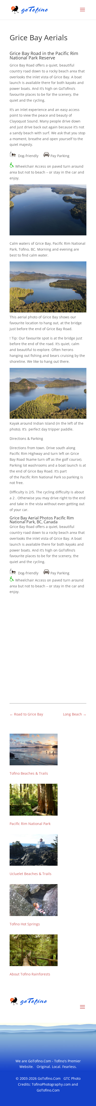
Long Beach (74, 714)
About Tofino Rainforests (30, 974)
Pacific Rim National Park (30, 823)
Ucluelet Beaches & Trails (30, 873)
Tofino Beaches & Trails (29, 773)
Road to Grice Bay (26, 714)
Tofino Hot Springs (25, 924)
